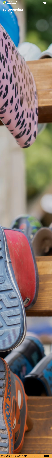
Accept (46, 455)
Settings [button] (34, 455)
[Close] (50, 456)
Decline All (40, 455)
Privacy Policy (24, 456)
